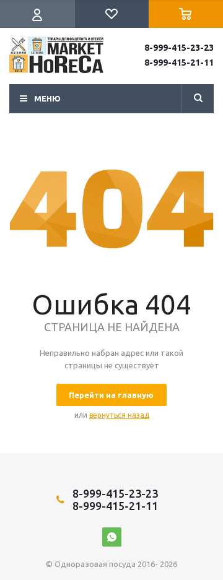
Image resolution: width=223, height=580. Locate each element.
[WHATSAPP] (111, 537)
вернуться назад (119, 415)
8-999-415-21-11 (179, 62)
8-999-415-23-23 (179, 47)
